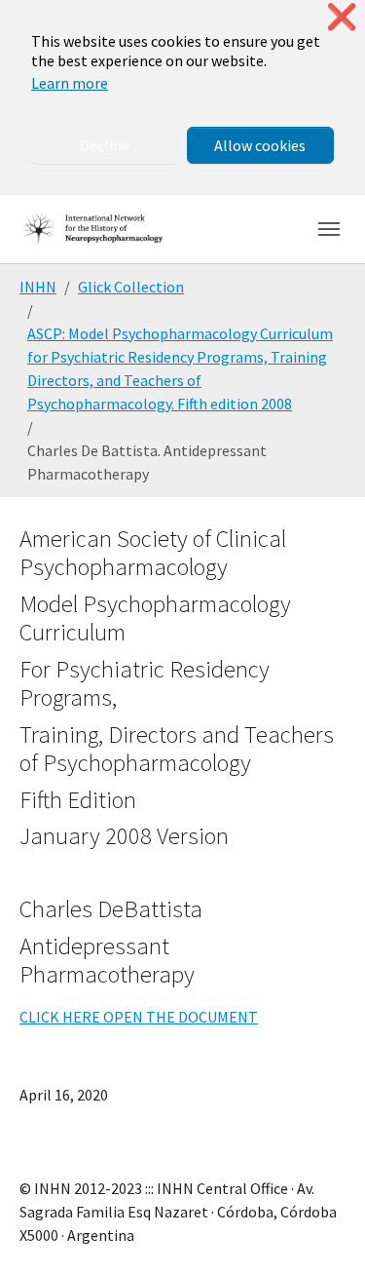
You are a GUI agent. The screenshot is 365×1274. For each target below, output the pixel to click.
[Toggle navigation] (329, 229)
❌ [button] (341, 17)
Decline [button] (104, 145)
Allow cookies (260, 145)
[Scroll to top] (322, 1231)
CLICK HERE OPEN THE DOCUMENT (138, 1016)
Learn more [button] (69, 83)
